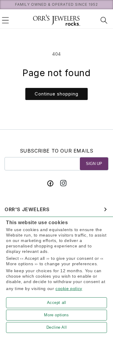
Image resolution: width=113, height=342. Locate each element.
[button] (5, 20)
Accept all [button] (56, 302)
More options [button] (56, 315)
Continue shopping (56, 94)
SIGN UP (94, 163)
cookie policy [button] (68, 288)
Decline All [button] (56, 327)
